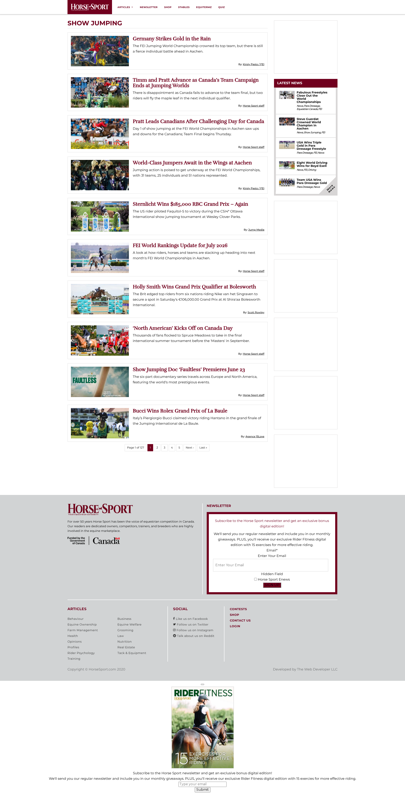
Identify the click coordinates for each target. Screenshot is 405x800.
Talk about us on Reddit (195, 636)
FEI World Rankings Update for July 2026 (180, 245)
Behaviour (76, 619)
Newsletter (149, 7)
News (300, 106)
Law (120, 636)
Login (235, 626)
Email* (271, 551)
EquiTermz (204, 7)
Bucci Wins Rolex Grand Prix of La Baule (180, 411)
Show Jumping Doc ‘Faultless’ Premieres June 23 (189, 369)
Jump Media (256, 229)
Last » (203, 447)
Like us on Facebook (191, 619)
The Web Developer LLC (317, 670)
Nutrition (124, 641)
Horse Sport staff (253, 105)
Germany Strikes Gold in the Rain (172, 38)
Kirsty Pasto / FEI (253, 64)
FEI (320, 109)
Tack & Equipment (131, 653)
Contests (238, 609)
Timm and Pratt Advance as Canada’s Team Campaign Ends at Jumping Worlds (196, 83)
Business (124, 619)
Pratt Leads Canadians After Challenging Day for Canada (198, 121)
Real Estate (126, 647)
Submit (202, 790)
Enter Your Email (272, 556)
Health (73, 636)
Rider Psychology (81, 653)
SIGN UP (272, 585)
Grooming (125, 630)
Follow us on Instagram (194, 630)
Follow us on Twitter (192, 624)
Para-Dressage (312, 106)
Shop (167, 7)
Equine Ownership (82, 624)
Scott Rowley (256, 312)
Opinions (75, 641)
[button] (202, 684)
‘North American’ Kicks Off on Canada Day (183, 328)
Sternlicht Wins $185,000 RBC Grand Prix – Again (190, 204)
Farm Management (83, 630)
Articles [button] (123, 7)
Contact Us (240, 620)
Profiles (73, 647)
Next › (190, 447)
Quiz (221, 7)
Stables (184, 7)
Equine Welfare (129, 624)
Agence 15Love (255, 436)
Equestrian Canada (307, 109)
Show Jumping (312, 132)
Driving (312, 170)
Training (74, 659)
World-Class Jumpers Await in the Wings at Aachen (192, 162)
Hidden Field (272, 574)
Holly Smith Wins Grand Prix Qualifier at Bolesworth (194, 287)
